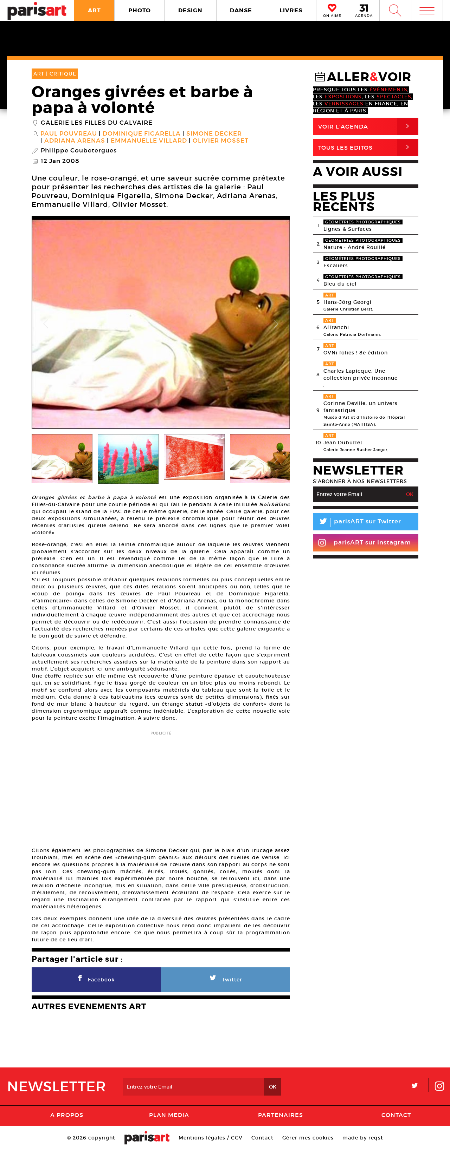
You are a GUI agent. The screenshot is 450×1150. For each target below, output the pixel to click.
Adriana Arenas (74, 140)
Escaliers (335, 265)
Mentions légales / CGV (211, 1138)
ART (94, 10)
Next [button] (276, 324)
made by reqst (362, 1138)
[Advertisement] (161, 787)
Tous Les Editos (365, 147)
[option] (161, 324)
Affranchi (336, 327)
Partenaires (280, 1114)
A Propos (66, 1114)
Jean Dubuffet (343, 442)
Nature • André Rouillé (354, 247)
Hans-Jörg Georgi (347, 302)
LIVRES (290, 10)
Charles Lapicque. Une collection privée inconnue (360, 374)
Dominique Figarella (142, 133)
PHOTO (139, 10)
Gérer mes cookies (308, 1138)
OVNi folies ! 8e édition (355, 352)
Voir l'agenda (365, 126)
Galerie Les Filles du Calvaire (97, 122)
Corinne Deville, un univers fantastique (360, 406)
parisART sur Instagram (372, 542)
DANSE (241, 10)
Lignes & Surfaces (347, 229)
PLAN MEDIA (169, 1114)
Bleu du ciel (339, 284)
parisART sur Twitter (359, 522)
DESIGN (190, 10)
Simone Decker (214, 133)
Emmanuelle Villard (149, 140)
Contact (396, 1114)
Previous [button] (45, 324)
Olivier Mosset (221, 140)
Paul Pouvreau (68, 133)
